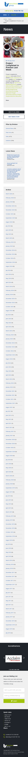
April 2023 (8, 326)
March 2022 (9, 379)
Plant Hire (8, 132)
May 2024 (8, 278)
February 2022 (10, 383)
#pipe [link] (14, 79)
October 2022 (9, 351)
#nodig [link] (8, 89)
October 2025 (9, 214)
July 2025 (8, 226)
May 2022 (8, 371)
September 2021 (10, 403)
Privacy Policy (8, 715)
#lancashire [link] (18, 96)
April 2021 (8, 423)
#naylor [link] (19, 94)
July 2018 (8, 544)
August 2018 (9, 540)
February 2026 (10, 198)
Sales (7, 136)
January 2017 (9, 616)
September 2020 (10, 451)
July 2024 (8, 270)
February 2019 (10, 516)
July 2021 (8, 411)
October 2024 (9, 258)
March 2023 (9, 330)
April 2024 (8, 282)
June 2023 (8, 318)
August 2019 (9, 492)
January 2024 (9, 294)
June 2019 (8, 500)
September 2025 (10, 218)
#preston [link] (8, 76)
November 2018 (10, 528)
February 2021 (10, 431)
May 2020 (8, 467)
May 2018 (8, 552)
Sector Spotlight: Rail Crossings (12, 163)
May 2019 (8, 504)
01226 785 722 (18, 11)
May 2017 (8, 600)
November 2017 (10, 576)
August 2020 (9, 455)
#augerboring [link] (13, 89)
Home (5, 19)
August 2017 (9, 588)
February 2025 (10, 242)
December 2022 (10, 343)
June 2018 (8, 548)
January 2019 (9, 520)
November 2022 (10, 347)
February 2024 (10, 290)
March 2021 (9, 427)
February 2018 (10, 564)
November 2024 (10, 254)
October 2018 (9, 532)
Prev (4, 658)
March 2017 (9, 608)
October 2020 (9, 447)
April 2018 (8, 556)
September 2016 (10, 625)
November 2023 (10, 302)
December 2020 (10, 439)
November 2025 (10, 210)
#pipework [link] (9, 93)
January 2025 (9, 246)
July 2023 (8, 314)
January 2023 (9, 339)
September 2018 (10, 536)
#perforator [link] (18, 82)
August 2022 (9, 359)
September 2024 (10, 262)
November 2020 (10, 443)
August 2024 (9, 266)
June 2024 (8, 274)
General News (9, 128)
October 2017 (9, 580)
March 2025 (9, 238)
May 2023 (8, 322)
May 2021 (8, 419)
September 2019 (10, 488)
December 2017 (10, 572)
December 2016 (10, 621)
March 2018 (9, 560)
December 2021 (10, 391)
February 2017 (10, 612)
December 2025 (10, 206)
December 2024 (10, 250)
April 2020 (8, 471)
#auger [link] (14, 93)
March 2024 (9, 286)
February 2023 (10, 335)
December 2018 (10, 524)
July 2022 (8, 363)
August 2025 (9, 222)
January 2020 (9, 484)
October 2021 (9, 399)
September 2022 (10, 355)
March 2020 (9, 475)
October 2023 (9, 306)
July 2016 (8, 633)
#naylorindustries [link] (10, 96)
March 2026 (9, 194)
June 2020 (8, 463)
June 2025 (8, 230)
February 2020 (10, 480)
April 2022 (8, 375)
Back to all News (14, 112)
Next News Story (14, 116)
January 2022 (9, 387)
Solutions (8, 140)
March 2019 (9, 512)
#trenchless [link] (18, 88)
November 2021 (10, 395)
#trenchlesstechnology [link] (12, 91)
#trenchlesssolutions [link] (11, 94)
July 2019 (8, 496)
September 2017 (10, 584)
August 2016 (9, 629)
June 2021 (8, 415)
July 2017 (8, 592)
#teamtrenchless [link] (10, 88)
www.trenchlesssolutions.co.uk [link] (14, 86)
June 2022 (8, 367)
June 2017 (8, 596)
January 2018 (9, 568)
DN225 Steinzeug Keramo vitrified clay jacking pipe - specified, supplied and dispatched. (13, 156)
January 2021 (9, 435)
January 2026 (9, 202)
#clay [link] (7, 79)
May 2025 (8, 234)
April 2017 (8, 604)
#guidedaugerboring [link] (11, 84)
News (9, 19)
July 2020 (8, 459)
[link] (16, 77)
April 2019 (8, 508)
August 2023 (9, 310)
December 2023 (10, 298)
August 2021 (9, 407)
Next (23, 658)
